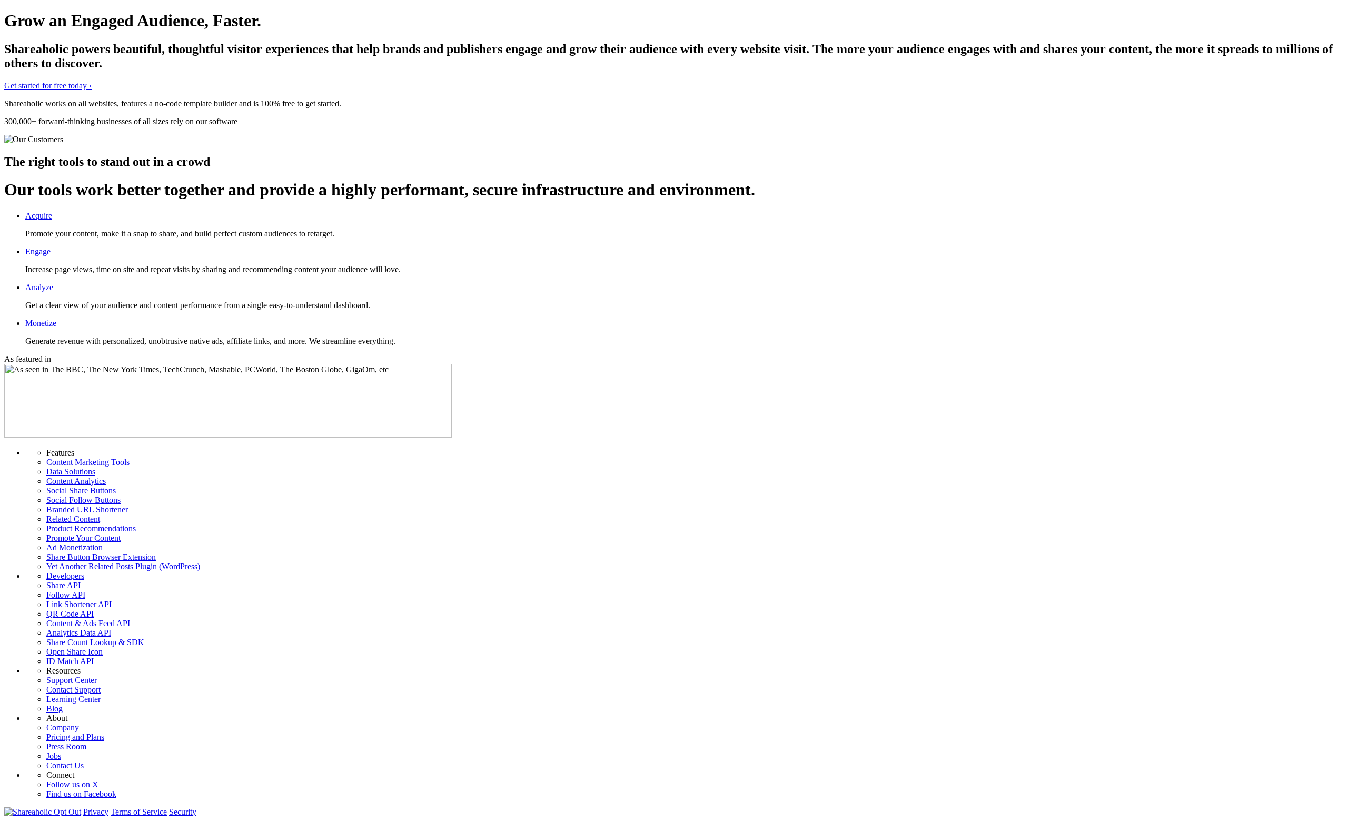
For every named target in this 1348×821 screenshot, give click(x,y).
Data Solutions (70, 471)
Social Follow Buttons (83, 500)
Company (62, 727)
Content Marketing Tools (88, 462)
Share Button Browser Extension (101, 556)
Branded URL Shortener (87, 509)
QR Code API (70, 613)
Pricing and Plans (75, 737)
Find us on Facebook (81, 793)
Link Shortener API (79, 604)
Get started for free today (48, 85)
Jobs (53, 755)
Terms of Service (139, 811)
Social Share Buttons (81, 490)
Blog (54, 708)
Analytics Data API (78, 632)
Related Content (73, 519)
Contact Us (65, 765)
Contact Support (73, 689)
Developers (65, 575)
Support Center (71, 680)
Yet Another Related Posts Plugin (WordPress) (123, 566)
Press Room (66, 746)
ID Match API (70, 661)
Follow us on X (72, 784)
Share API (63, 585)
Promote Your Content (83, 537)
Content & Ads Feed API (88, 623)
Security (182, 811)
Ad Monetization (74, 547)
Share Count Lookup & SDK (95, 642)
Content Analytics (76, 481)
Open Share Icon (74, 651)
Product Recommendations (91, 528)
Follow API (65, 594)
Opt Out (67, 811)
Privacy (95, 811)
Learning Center (73, 699)
